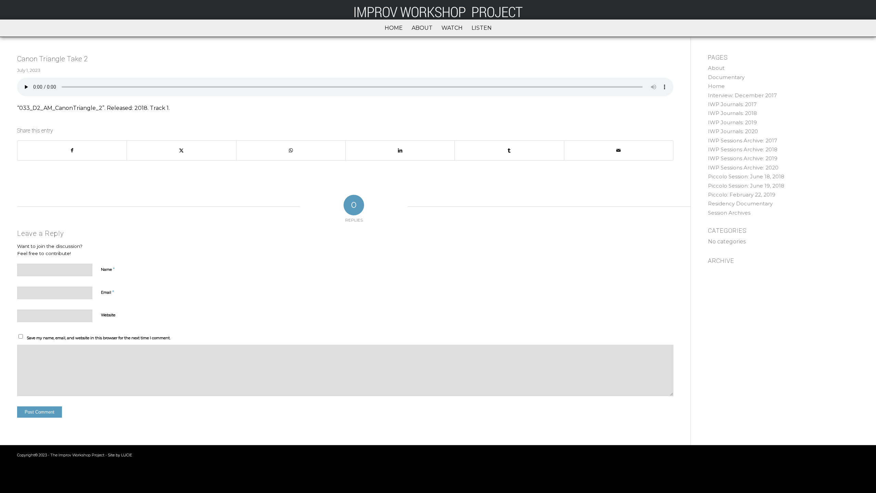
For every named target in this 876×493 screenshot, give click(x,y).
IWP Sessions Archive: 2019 (742, 158)
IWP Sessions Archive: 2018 (742, 149)
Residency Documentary (740, 203)
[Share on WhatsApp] (290, 150)
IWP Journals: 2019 (732, 122)
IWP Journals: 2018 (732, 113)
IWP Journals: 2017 (732, 104)
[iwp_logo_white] (438, 10)
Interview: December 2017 (742, 95)
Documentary (726, 77)
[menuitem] (393, 28)
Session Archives (729, 213)
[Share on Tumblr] (509, 150)
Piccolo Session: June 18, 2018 (746, 176)
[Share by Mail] (618, 150)
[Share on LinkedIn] (400, 150)
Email (107, 292)
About (716, 68)
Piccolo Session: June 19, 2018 (746, 185)
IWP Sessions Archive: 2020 (743, 167)
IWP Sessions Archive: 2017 (742, 140)
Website (108, 315)
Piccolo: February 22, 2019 (741, 194)
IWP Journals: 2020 (733, 131)
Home (716, 86)
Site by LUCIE (120, 455)
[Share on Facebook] (72, 150)
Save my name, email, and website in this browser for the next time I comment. (98, 338)
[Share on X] (181, 150)
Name (108, 269)
